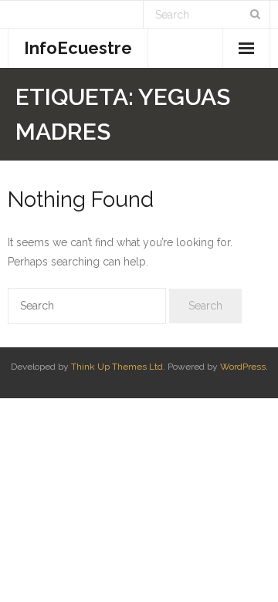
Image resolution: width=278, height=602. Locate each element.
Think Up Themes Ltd (117, 366)
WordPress (243, 366)
